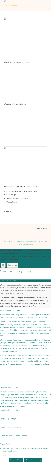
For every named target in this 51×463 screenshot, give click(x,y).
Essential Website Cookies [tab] (10, 310)
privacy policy (5, 455)
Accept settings (15, 460)
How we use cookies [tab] (8, 281)
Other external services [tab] (9, 387)
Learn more (12, 265)
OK (3, 265)
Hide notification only (33, 460)
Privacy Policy (42, 229)
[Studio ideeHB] (21, 5)
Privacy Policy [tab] (5, 444)
